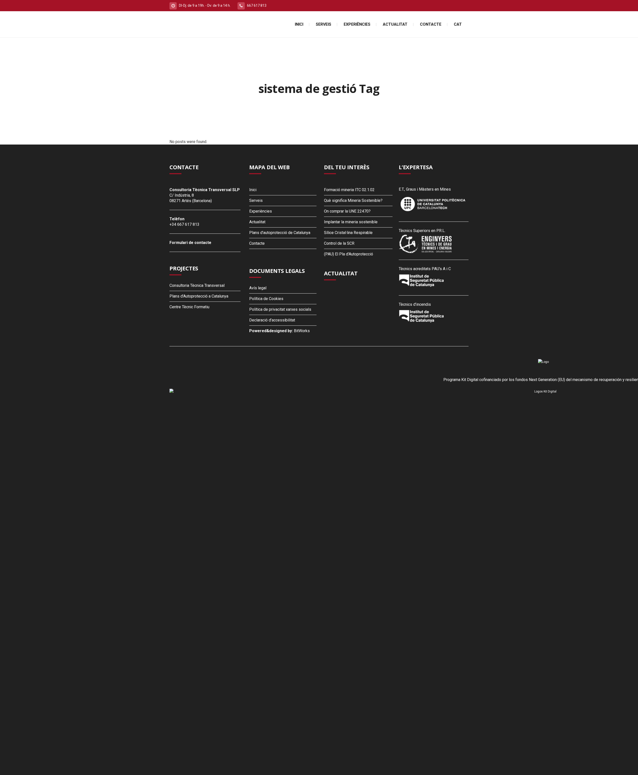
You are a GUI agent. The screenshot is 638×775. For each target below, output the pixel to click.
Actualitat (257, 222)
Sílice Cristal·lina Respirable (348, 232)
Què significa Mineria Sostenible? (353, 200)
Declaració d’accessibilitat (272, 320)
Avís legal (257, 288)
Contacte (257, 243)
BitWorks (302, 330)
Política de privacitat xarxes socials (280, 309)
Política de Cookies (266, 298)
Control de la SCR (339, 243)
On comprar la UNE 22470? (347, 211)
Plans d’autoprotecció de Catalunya (279, 232)
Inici (252, 189)
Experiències (260, 211)
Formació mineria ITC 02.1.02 (349, 189)
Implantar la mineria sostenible (351, 222)
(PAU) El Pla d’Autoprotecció (348, 254)
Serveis (256, 200)
